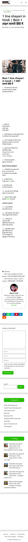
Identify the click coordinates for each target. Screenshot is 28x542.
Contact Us (13, 534)
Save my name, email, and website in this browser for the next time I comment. (14, 366)
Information (7, 410)
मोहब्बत (8, 199)
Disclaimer (20, 536)
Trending (6, 426)
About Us (5, 534)
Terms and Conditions (10, 536)
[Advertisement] (14, 45)
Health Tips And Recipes (11, 408)
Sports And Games (9, 424)
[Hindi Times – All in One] (9, 2)
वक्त (10, 181)
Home (4, 10)
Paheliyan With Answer (11, 418)
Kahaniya (9, 10)
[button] (21, 2)
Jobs (5, 413)
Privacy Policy (21, 534)
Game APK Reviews (10, 405)
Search (6, 384)
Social (5, 421)
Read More (14, 305)
